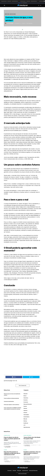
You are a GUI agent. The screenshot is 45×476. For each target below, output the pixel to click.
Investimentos (26, 416)
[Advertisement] (22, 49)
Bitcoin (25, 395)
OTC (24, 425)
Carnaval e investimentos (9, 401)
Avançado (25, 393)
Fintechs (25, 408)
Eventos (25, 406)
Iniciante (25, 412)
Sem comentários (29, 23)
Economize (26, 402)
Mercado (25, 418)
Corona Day (15, 271)
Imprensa (25, 410)
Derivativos (26, 397)
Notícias (8, 435)
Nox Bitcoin (26, 423)
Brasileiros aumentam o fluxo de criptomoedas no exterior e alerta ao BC (32, 453)
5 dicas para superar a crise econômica (11, 404)
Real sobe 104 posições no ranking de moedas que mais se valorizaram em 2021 (12, 453)
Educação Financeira (28, 404)
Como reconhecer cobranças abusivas (11, 398)
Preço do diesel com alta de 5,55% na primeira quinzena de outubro (12, 439)
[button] (4, 5)
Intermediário (26, 414)
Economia (5, 435)
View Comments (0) (22, 385)
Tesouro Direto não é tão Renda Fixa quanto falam (32, 438)
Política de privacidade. (22, 473)
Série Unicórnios (27, 427)
